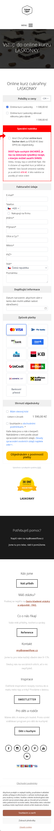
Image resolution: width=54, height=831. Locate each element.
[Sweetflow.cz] (27, 11)
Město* (10, 245)
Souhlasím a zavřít (27, 813)
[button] (16, 329)
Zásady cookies (26, 827)
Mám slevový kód (19, 411)
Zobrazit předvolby (27, 820)
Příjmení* (11, 227)
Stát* (9, 263)
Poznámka (11, 272)
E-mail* (10, 195)
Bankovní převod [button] (16, 391)
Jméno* (10, 217)
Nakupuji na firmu (20, 213)
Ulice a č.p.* (12, 236)
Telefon (10, 204)
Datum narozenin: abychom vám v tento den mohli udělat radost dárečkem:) (24, 301)
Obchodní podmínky (27, 783)
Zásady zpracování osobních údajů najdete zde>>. (24, 441)
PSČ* (8, 254)
